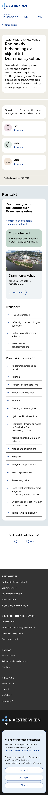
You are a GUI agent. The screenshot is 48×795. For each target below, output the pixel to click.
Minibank (16, 456)
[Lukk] (41, 735)
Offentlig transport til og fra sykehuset (26, 324)
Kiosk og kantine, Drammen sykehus (26, 439)
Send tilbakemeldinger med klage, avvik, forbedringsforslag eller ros (26, 491)
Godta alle (24, 770)
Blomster (16, 400)
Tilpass (24, 785)
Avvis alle (24, 777)
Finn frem (18, 292)
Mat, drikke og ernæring (24, 448)
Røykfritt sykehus (21, 480)
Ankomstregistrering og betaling (24, 367)
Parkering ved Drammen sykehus (24, 334)
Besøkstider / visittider (23, 392)
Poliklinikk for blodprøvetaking (20, 345)
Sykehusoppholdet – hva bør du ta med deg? (27, 503)
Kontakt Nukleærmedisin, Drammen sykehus (19, 222)
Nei (32, 541)
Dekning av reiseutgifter (24, 408)
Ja (19, 541)
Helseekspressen (21, 314)
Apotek (16, 376)
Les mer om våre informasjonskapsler (22, 750)
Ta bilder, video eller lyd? (24, 512)
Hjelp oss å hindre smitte (24, 416)
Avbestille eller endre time (25, 384)
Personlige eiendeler (22, 472)
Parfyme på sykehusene (24, 464)
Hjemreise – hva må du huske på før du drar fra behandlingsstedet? (26, 427)
